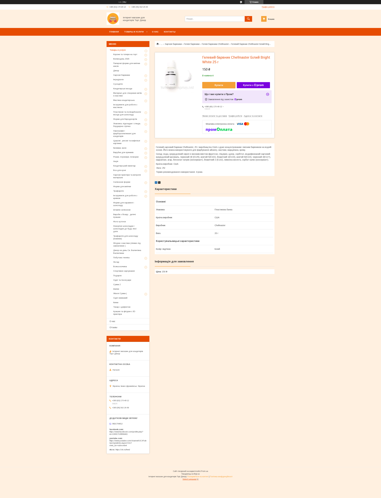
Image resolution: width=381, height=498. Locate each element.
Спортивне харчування (124, 271)
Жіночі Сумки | (120, 293)
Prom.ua (204, 471)
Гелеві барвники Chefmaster (215, 44)
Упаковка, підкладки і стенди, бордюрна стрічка (127, 124)
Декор (116, 70)
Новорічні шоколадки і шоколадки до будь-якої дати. (125, 228)
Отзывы (113, 327)
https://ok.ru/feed (122, 449)
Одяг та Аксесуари (122, 280)
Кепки (115, 302)
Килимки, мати (119, 148)
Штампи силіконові (122, 210)
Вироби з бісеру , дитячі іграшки (124, 215)
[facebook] (156, 183)
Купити (219, 85)
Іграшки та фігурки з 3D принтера (124, 312)
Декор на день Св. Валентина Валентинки (127, 251)
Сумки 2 (117, 284)
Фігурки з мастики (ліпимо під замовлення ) (127, 244)
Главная (114, 32)
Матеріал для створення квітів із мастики (127, 94)
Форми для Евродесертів (125, 119)
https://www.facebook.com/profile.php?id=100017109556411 (126, 433)
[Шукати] (248, 19)
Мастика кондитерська (124, 100)
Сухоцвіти (118, 84)
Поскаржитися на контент (198, 477)
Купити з (248, 85)
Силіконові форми (121, 182)
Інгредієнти (118, 79)
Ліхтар (116, 262)
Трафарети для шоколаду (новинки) (125, 237)
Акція (115, 161)
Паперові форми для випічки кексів (126, 64)
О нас (155, 32)
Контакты (169, 32)
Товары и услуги (134, 32)
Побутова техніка (121, 257)
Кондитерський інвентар (124, 166)
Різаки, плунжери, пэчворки (126, 157)
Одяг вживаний (120, 298)
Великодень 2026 (121, 59)
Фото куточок (119, 221)
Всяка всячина (120, 266)
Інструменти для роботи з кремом (125, 196)
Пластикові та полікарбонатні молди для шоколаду (127, 113)
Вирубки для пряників (123, 152)
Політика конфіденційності (221, 477)
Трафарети (118, 191)
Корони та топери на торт (125, 54)
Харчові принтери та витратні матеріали (127, 176)
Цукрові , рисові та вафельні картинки (126, 142)
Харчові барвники (173, 44)
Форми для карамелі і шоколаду (123, 204)
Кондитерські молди (122, 88)
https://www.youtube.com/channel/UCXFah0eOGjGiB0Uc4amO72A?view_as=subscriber (127, 443)
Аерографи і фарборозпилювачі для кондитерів (124, 133)
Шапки (116, 289)
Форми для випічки (122, 186)
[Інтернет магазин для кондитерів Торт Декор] (113, 24)
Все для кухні (119, 170)
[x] (159, 183)
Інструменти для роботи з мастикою (125, 106)
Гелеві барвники (192, 44)
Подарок (117, 275)
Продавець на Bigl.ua (190, 474)
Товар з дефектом (121, 307)
